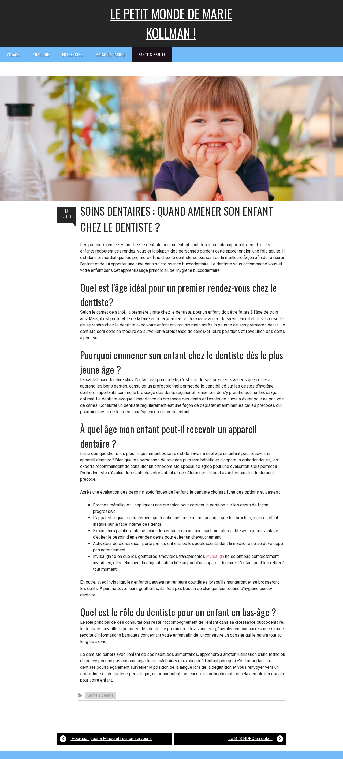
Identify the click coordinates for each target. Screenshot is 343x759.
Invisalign (215, 556)
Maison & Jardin (110, 54)
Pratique (41, 54)
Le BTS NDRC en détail (254, 738)
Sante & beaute (152, 54)
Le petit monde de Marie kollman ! (171, 23)
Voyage (13, 54)
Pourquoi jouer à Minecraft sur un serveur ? (107, 738)
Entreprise (72, 54)
